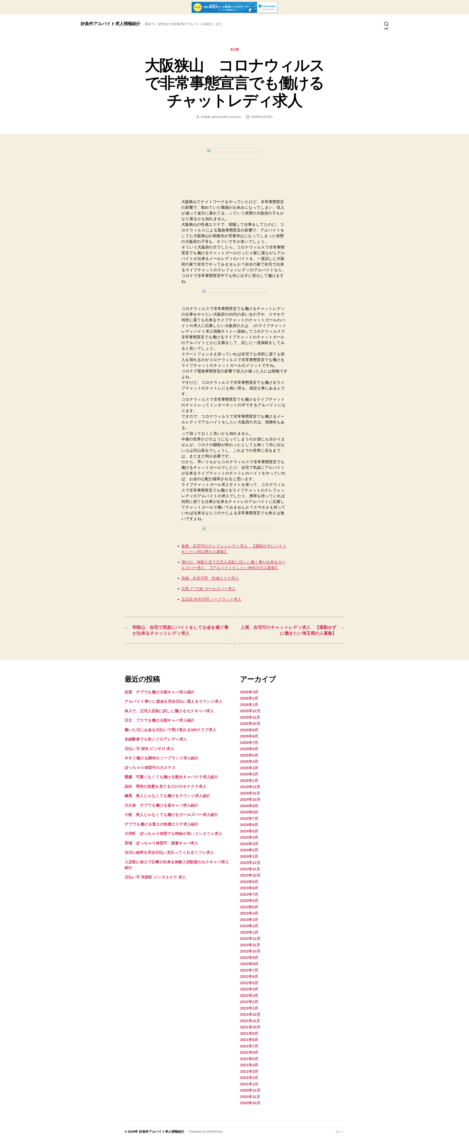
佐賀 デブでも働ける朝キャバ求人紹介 (160, 692)
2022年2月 (249, 1002)
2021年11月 (250, 1021)
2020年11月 (250, 1097)
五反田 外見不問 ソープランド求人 (211, 599)
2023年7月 (249, 894)
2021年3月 (249, 1071)
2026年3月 (249, 692)
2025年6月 (249, 749)
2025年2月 (249, 774)
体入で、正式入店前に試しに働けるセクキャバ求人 (169, 711)
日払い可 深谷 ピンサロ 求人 (149, 748)
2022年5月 (249, 983)
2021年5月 (249, 1059)
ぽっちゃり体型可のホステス (150, 767)
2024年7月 (249, 818)
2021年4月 (249, 1065)
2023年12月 (250, 862)
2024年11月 (250, 793)
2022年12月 (250, 938)
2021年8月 (249, 1040)
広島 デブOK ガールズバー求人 (208, 588)
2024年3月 (249, 844)
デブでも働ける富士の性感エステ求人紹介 (162, 824)
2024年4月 (249, 837)
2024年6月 (249, 825)
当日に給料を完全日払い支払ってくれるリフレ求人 (169, 852)
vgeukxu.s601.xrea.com (226, 116)
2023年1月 (249, 932)
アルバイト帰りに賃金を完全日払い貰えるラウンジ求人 (173, 701)
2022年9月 (249, 957)
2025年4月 (249, 761)
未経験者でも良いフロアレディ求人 (156, 739)
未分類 (234, 49)
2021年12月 (250, 1014)
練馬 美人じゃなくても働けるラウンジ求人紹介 (167, 796)
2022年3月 (249, 995)
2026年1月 (249, 705)
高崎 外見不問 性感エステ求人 (210, 578)
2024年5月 (249, 831)
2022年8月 (249, 964)
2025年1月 (249, 780)
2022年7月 (249, 970)
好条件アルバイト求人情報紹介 (111, 23)
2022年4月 (249, 989)
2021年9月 (249, 1033)
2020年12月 (250, 1090)
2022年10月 (250, 951)
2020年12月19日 (262, 116)
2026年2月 (249, 698)
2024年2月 (249, 850)
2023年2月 (249, 926)
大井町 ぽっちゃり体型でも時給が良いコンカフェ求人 (173, 833)
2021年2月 (249, 1077)
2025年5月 (249, 755)
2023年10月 (250, 875)
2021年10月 (250, 1027)
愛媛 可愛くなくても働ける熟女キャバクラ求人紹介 (171, 777)
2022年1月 (249, 1008)
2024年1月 (249, 856)
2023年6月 (249, 900)
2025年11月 (250, 717)
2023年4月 (249, 913)
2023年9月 (249, 882)
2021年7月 (249, 1046)
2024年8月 (249, 812)
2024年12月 (250, 787)
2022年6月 (249, 976)
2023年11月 (250, 869)
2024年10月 (250, 799)
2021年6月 (249, 1052)
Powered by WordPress (206, 1131)
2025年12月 (250, 711)
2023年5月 (249, 907)
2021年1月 (249, 1084)
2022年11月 (250, 945)
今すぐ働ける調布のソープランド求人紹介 (162, 758)
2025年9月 (249, 730)
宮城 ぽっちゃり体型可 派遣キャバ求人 (161, 843)
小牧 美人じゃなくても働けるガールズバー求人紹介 (171, 814)
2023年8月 (249, 888)
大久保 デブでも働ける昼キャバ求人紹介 (161, 805)
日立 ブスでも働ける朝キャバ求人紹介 (160, 720)
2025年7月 (249, 742)
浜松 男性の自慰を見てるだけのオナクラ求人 (165, 786)
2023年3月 (249, 919)
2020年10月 (250, 1103)
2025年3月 (249, 768)
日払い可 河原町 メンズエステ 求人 (155, 877)
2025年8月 (249, 736)
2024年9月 (249, 806)
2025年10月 (250, 723)
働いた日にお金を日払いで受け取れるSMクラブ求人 (170, 730)
